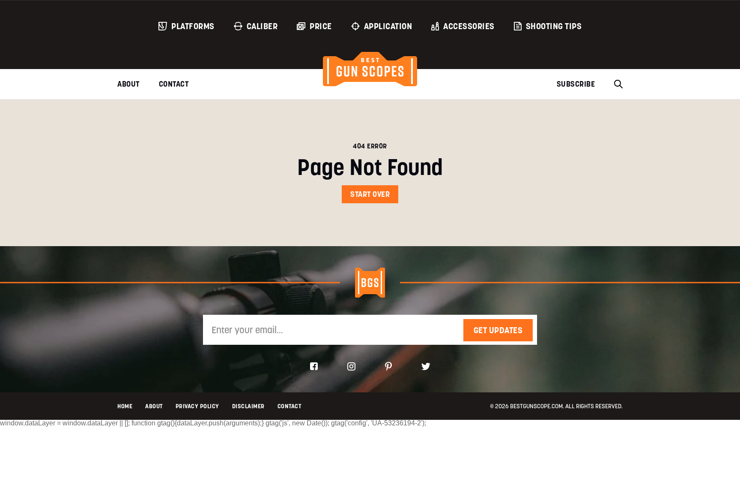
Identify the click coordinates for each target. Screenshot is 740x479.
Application (388, 26)
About (128, 84)
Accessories (469, 26)
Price (321, 26)
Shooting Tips (554, 26)
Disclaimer (248, 406)
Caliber (262, 26)
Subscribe (576, 84)
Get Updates (498, 330)
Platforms (193, 26)
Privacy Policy (197, 406)
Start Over (370, 194)
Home (124, 406)
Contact (174, 84)
